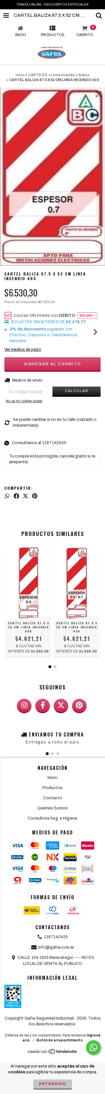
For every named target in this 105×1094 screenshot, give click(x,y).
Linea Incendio (63, 75)
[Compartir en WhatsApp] (7, 496)
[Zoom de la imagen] (99, 94)
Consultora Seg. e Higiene (52, 818)
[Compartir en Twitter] (25, 496)
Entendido (52, 1084)
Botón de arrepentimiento (59, 1040)
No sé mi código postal (24, 401)
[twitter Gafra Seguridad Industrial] (61, 706)
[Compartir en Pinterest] (34, 496)
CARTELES (38, 75)
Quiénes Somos (52, 808)
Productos (53, 788)
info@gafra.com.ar (56, 947)
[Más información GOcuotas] (87, 315)
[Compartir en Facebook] (16, 496)
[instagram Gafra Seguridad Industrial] (24, 706)
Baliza (84, 75)
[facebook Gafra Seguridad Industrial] (42, 706)
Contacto (52, 798)
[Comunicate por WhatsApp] (93, 1047)
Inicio (20, 75)
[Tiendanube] (52, 1053)
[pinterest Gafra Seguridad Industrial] (79, 706)
